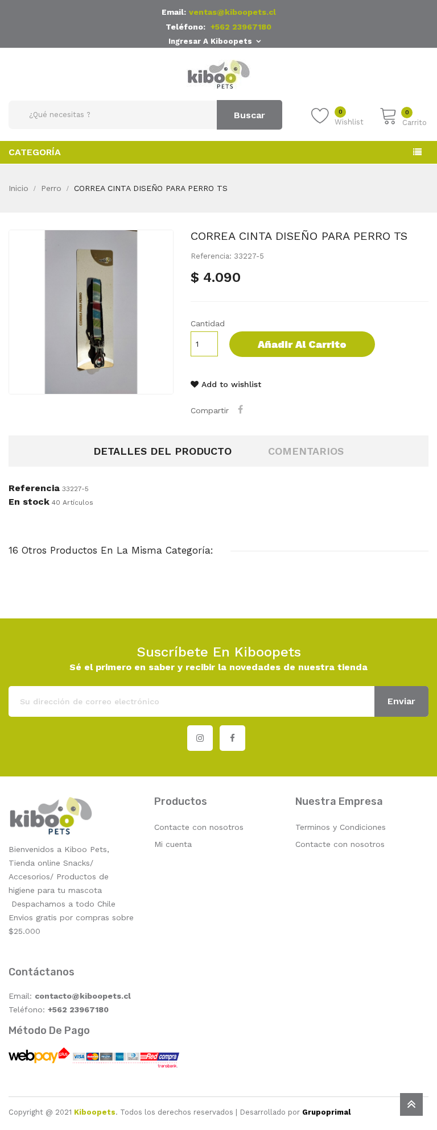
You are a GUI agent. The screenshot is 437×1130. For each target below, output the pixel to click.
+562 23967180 (241, 26)
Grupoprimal (326, 1112)
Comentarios (306, 451)
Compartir (241, 409)
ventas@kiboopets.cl (232, 11)
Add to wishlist (230, 384)
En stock (29, 501)
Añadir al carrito (302, 344)
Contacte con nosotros (199, 827)
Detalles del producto (162, 451)
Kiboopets (95, 1112)
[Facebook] (232, 738)
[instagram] (200, 738)
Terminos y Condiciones (340, 827)
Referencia (34, 488)
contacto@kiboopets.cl (83, 995)
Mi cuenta (173, 844)
